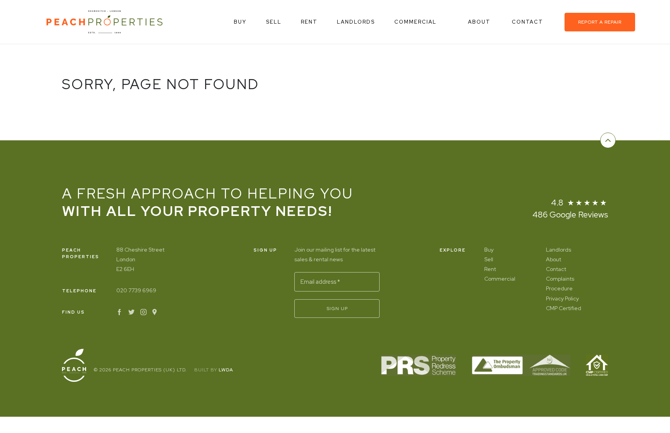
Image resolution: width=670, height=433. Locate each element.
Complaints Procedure (560, 283)
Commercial (415, 21)
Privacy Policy (562, 298)
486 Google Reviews (570, 214)
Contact (528, 22)
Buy (240, 21)
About (480, 22)
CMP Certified (563, 308)
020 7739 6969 (136, 290)
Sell (273, 21)
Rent (309, 21)
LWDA (226, 370)
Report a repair (600, 22)
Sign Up (337, 308)
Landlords (356, 21)
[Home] (104, 21)
